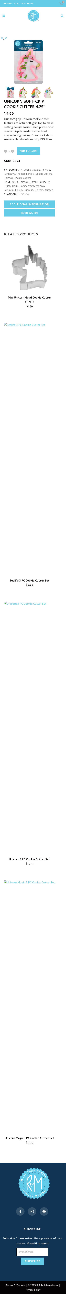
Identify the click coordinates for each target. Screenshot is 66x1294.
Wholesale (9, 3)
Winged (49, 190)
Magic (31, 185)
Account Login (25, 3)
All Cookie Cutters (30, 169)
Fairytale (9, 177)
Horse (22, 185)
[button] (26, 38)
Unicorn (39, 190)
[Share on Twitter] (22, 194)
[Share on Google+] (27, 194)
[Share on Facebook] (19, 194)
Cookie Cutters (44, 173)
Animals (46, 169)
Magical (40, 185)
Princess (28, 190)
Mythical (9, 190)
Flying (7, 185)
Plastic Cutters (23, 177)
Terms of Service (16, 1285)
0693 (15, 181)
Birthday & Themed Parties (19, 173)
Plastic (18, 190)
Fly (48, 181)
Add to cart (29, 151)
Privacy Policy (33, 1289)
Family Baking (37, 181)
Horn (15, 185)
